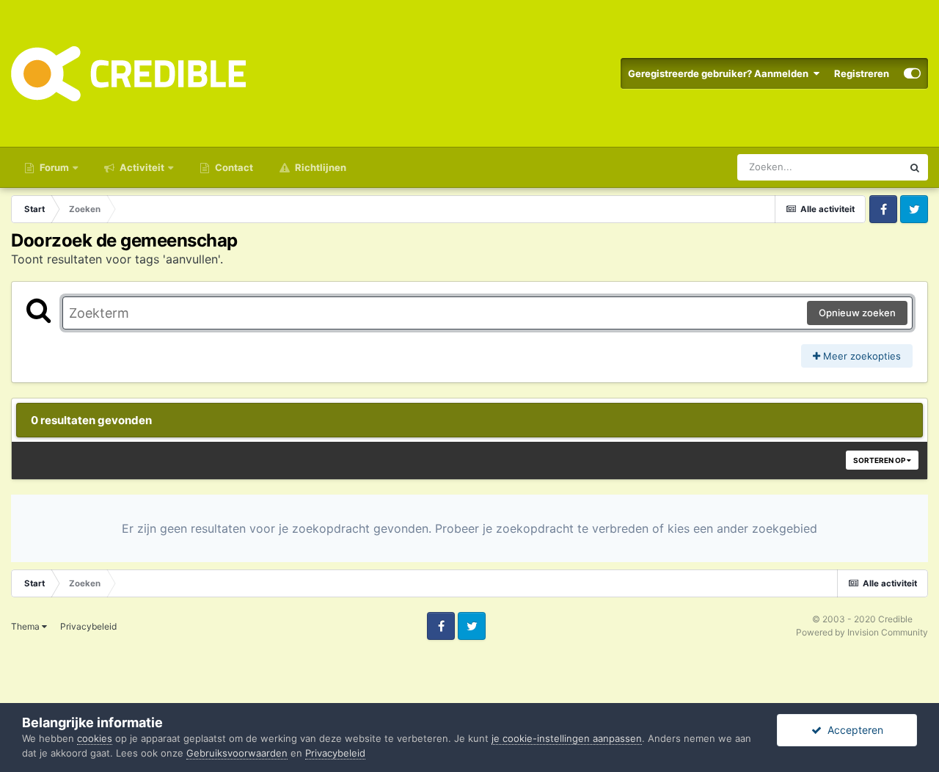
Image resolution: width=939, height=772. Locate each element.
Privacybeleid (88, 626)
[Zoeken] (915, 167)
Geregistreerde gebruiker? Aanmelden (720, 73)
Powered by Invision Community (862, 632)
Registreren (861, 73)
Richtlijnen (319, 167)
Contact (233, 167)
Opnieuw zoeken (857, 312)
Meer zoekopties (860, 356)
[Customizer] (912, 73)
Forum (53, 167)
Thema (26, 626)
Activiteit (140, 167)
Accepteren (852, 730)
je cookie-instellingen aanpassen (567, 738)
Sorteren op (880, 460)
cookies (94, 738)
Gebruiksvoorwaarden (237, 753)
